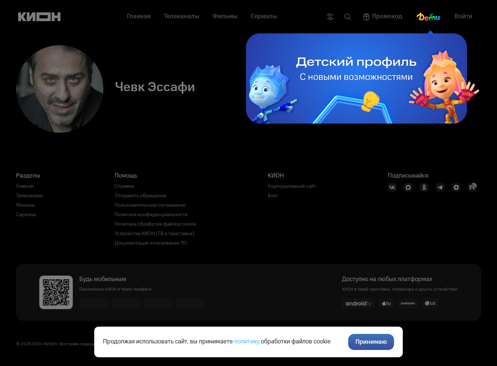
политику (246, 341)
